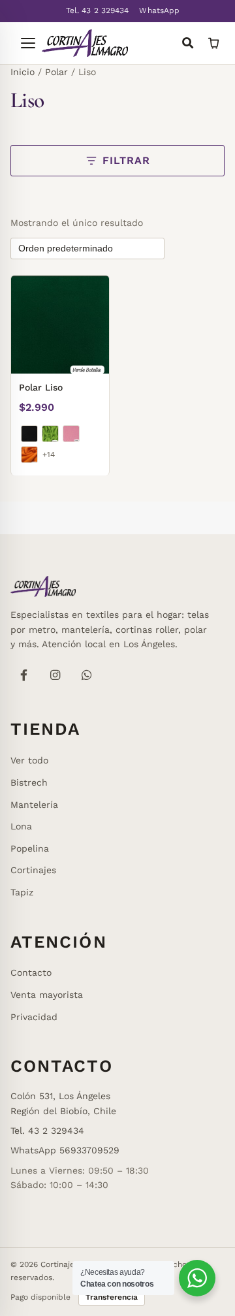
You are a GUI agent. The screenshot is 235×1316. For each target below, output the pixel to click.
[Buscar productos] (188, 43)
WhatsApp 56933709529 (64, 1150)
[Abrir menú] (22, 43)
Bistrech (29, 782)
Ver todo (29, 760)
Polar (56, 72)
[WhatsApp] (86, 675)
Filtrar (126, 160)
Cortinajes (33, 870)
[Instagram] (55, 675)
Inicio (22, 72)
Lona (21, 826)
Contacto (31, 972)
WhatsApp (159, 10)
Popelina (29, 848)
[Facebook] (23, 675)
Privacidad (33, 1017)
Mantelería (34, 804)
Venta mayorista (46, 994)
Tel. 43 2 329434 (97, 10)
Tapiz (21, 892)
